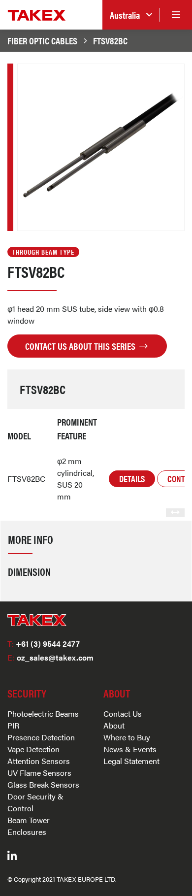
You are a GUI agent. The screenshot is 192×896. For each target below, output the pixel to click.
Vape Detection (33, 749)
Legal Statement (131, 760)
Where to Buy (126, 737)
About (114, 725)
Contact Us (122, 713)
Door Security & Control (35, 802)
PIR (13, 725)
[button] (131, 15)
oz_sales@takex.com (50, 657)
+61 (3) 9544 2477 (43, 643)
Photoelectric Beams (43, 713)
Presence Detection (41, 737)
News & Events (130, 749)
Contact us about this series (81, 346)
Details (132, 478)
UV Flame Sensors (39, 772)
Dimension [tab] (29, 571)
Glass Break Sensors (43, 784)
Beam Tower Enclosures (28, 825)
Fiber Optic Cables (42, 40)
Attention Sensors (38, 760)
